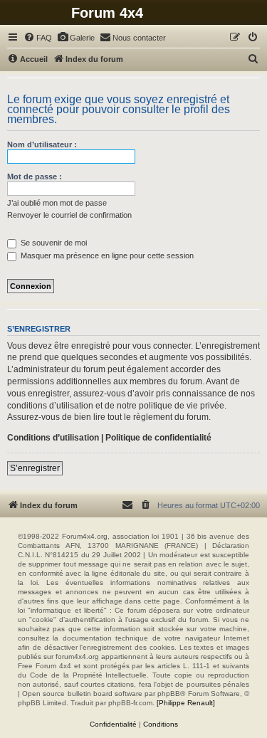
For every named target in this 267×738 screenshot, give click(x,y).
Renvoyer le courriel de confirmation (69, 215)
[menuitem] (37, 37)
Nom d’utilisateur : (42, 144)
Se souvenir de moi (53, 242)
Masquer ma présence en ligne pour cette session (106, 255)
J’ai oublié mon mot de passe (57, 203)
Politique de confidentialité (158, 438)
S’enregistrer (35, 468)
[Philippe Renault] (186, 703)
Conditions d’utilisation (53, 438)
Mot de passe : (34, 176)
